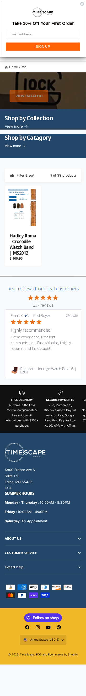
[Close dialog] (82, 4)
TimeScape (27, 654)
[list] (43, 409)
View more (14, 126)
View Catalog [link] (28, 96)
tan (24, 67)
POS (39, 654)
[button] (43, 538)
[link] (44, 370)
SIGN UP (43, 46)
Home (13, 67)
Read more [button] (68, 348)
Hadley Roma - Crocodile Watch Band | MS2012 (23, 244)
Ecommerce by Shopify (63, 654)
